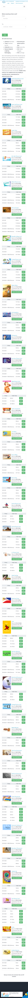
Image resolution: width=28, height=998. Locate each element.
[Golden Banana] (7, 950)
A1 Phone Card (15, 552)
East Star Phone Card (17, 358)
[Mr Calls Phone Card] (7, 156)
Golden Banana (15, 950)
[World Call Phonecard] (7, 677)
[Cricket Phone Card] (7, 259)
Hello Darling (15, 575)
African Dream (15, 208)
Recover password (19, 3)
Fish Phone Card (16, 898)
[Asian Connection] (7, 408)
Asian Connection (16, 408)
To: (2, 24)
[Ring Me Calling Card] (7, 236)
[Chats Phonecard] (7, 796)
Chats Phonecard (16, 796)
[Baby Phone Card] (7, 381)
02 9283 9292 (11, 1)
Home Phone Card (16, 503)
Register (12, 3)
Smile (13, 927)
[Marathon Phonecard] (7, 848)
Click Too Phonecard (17, 750)
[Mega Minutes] (7, 727)
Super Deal (14, 130)
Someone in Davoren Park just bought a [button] (13, 993)
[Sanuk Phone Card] (7, 526)
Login (8, 3)
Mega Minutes (15, 727)
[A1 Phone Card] (7, 552)
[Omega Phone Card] (7, 704)
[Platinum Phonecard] (7, 773)
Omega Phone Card (16, 704)
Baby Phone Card (16, 381)
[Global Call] (7, 871)
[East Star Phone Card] (7, 358)
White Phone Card (16, 182)
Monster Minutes (16, 651)
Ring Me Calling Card (17, 236)
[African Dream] (7, 208)
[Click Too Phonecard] (7, 750)
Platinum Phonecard (17, 773)
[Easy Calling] (7, 454)
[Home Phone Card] (7, 503)
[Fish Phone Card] (7, 898)
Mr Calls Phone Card (17, 156)
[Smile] (7, 927)
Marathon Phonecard (17, 848)
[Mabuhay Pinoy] (7, 598)
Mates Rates (15, 285)
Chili (13, 621)
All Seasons (14, 335)
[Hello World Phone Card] (7, 78)
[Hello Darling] (7, 575)
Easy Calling (14, 454)
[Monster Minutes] (7, 651)
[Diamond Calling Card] (7, 825)
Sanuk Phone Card (16, 526)
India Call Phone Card (17, 104)
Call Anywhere (15, 312)
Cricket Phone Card (16, 259)
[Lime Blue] (7, 431)
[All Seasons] (7, 335)
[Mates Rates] (7, 285)
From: (3, 16)
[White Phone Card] (7, 182)
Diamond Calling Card (17, 825)
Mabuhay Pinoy (15, 598)
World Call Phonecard (17, 677)
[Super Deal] (7, 130)
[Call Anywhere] (7, 312)
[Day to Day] (7, 477)
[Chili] (7, 621)
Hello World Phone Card (17, 78)
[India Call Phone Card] (7, 104)
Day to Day (14, 477)
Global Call (14, 871)
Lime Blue (14, 431)
